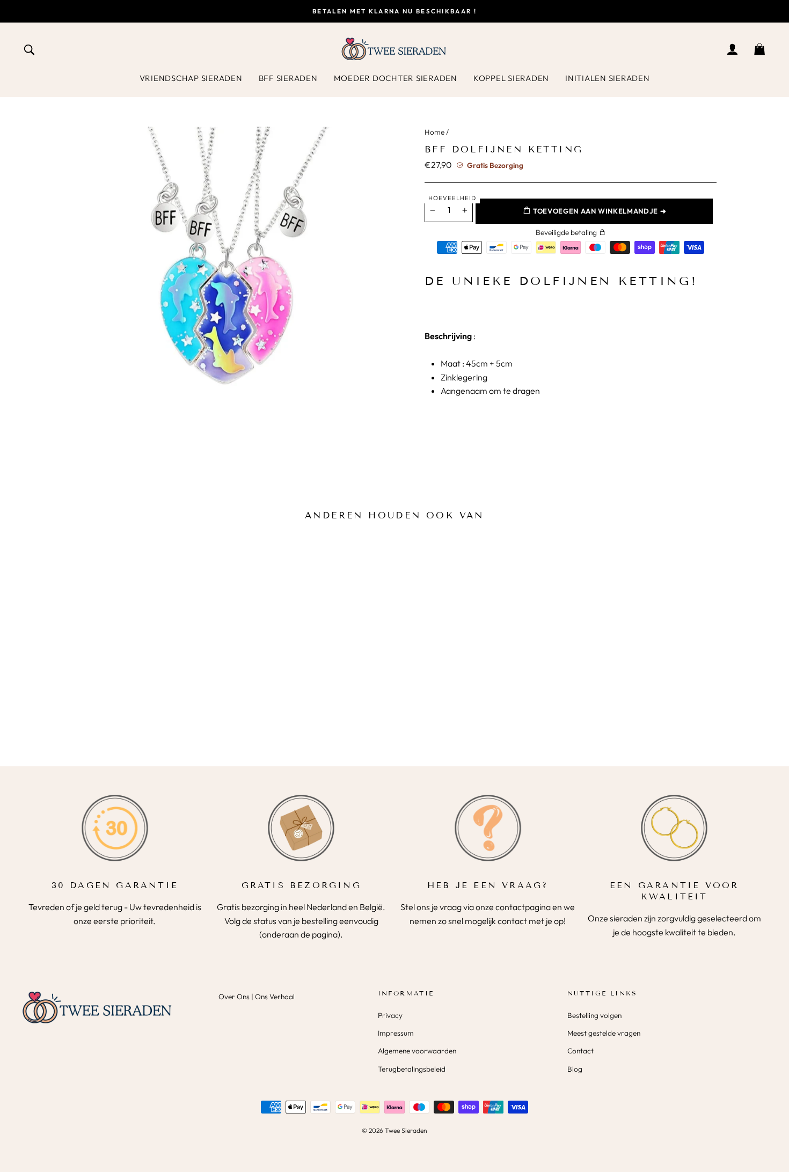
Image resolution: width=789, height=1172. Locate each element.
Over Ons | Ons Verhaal (256, 996)
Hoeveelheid (452, 198)
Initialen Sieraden (607, 78)
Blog (574, 1069)
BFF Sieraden (288, 78)
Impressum (396, 1033)
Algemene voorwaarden (417, 1051)
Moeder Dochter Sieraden (395, 78)
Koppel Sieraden (511, 78)
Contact (580, 1051)
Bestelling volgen (594, 1015)
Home (434, 132)
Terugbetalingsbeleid (411, 1069)
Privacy (390, 1015)
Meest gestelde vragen (603, 1033)
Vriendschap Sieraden (191, 78)
